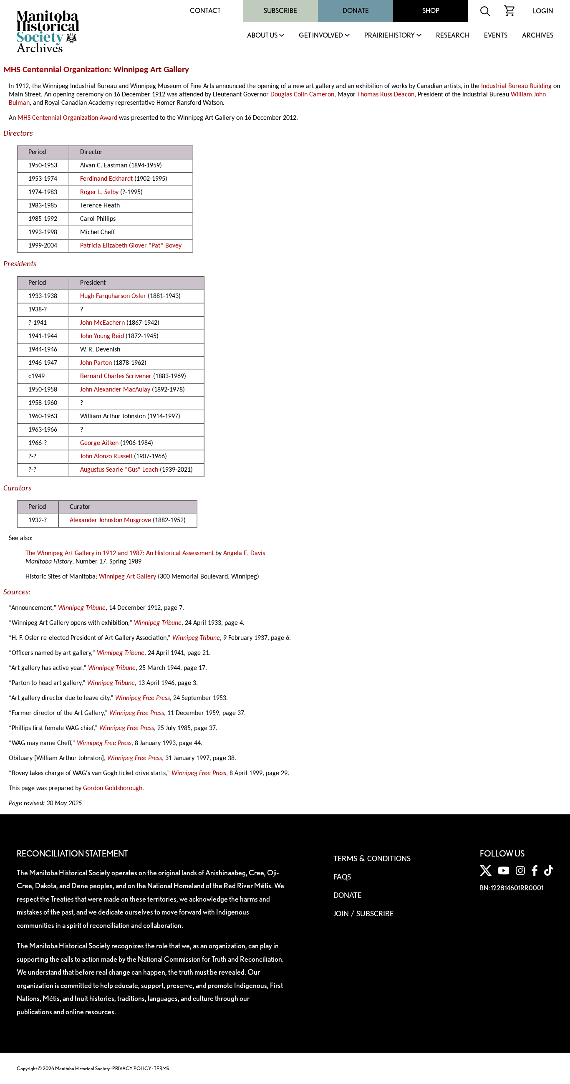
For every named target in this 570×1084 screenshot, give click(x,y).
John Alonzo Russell (106, 456)
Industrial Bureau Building (516, 86)
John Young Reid (102, 336)
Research (452, 35)
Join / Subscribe (363, 914)
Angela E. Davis (244, 553)
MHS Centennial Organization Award (67, 118)
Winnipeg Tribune (82, 608)
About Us (262, 35)
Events (495, 35)
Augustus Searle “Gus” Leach (119, 470)
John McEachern (102, 323)
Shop (430, 11)
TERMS (161, 1068)
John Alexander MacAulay (115, 390)
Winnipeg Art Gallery (127, 577)
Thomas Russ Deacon (385, 94)
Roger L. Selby (99, 192)
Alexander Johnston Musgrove (110, 520)
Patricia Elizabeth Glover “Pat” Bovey (131, 246)
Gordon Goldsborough (112, 788)
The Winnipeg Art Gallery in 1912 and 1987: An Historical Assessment (119, 553)
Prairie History (389, 35)
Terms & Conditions (372, 859)
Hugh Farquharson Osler (113, 296)
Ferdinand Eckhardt (106, 179)
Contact (205, 11)
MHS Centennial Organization (56, 70)
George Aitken (99, 443)
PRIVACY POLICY (131, 1068)
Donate (356, 11)
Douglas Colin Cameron (302, 94)
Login (543, 11)
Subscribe (280, 11)
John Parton (96, 363)
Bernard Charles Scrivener (115, 376)
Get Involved (321, 35)
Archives (537, 35)
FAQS (342, 877)
